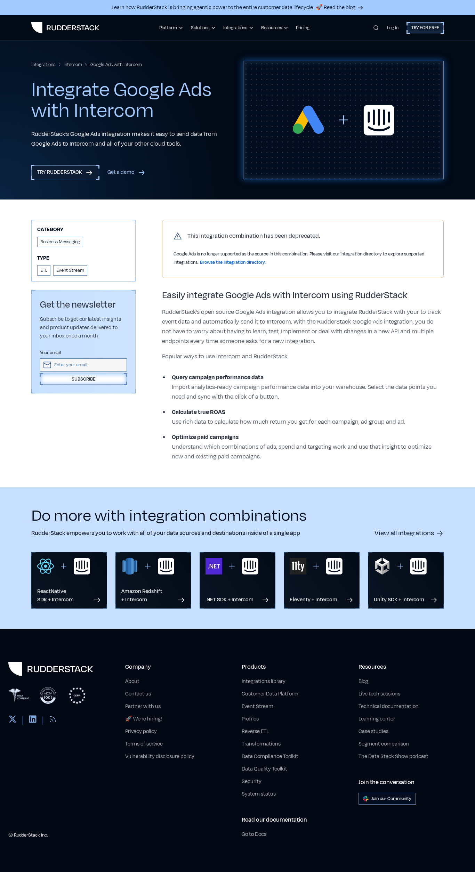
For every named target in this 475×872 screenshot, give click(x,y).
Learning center (377, 719)
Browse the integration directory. (233, 262)
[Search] (376, 28)
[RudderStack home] (65, 27)
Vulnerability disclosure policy (159, 756)
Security (251, 781)
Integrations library (263, 681)
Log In (392, 28)
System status (259, 794)
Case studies (373, 731)
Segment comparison (384, 744)
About (132, 681)
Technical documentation (389, 706)
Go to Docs (254, 834)
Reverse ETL (255, 731)
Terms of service (144, 744)
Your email (50, 353)
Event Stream (257, 706)
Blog (363, 681)
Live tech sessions (379, 694)
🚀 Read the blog (335, 7)
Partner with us (143, 706)
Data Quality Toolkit (264, 769)
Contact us (138, 694)
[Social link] (12, 720)
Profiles (250, 719)
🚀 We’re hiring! (143, 719)
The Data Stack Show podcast (393, 756)
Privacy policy (141, 731)
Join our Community (391, 799)
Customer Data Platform (270, 694)
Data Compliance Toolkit (270, 756)
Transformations (261, 744)
